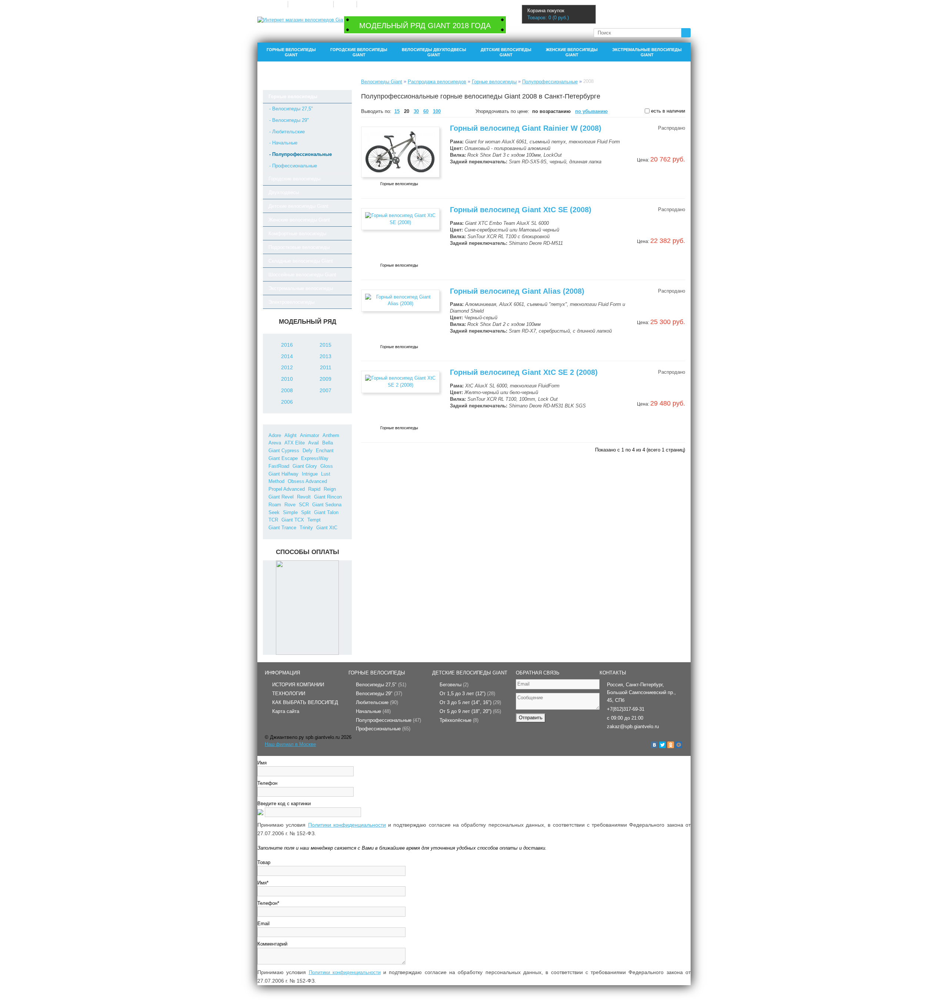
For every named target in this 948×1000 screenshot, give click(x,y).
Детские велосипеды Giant (506, 52)
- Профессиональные (293, 166)
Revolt (304, 497)
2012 (287, 367)
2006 (287, 402)
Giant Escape (283, 458)
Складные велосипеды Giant (300, 261)
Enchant (325, 450)
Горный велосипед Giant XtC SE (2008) (520, 210)
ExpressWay (314, 458)
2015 (325, 345)
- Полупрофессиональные (300, 154)
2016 (287, 345)
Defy (308, 450)
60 (425, 111)
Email (263, 923)
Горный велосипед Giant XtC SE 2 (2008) (524, 372)
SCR (304, 504)
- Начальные (283, 143)
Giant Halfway (283, 474)
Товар (263, 862)
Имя (262, 763)
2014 (287, 356)
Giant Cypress (283, 450)
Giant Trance (282, 527)
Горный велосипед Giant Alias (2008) (517, 291)
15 (397, 111)
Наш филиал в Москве (290, 744)
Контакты (370, 4)
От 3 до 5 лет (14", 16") (470, 702)
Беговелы (454, 684)
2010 (287, 379)
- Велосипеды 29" (289, 120)
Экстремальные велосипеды (300, 288)
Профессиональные (383, 728)
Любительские (377, 702)
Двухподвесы (283, 192)
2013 (325, 356)
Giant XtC (326, 527)
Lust (325, 474)
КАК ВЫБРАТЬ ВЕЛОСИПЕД (305, 702)
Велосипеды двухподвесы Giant (434, 52)
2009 (325, 379)
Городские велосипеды (294, 178)
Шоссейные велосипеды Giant (302, 274)
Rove (290, 504)
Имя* (262, 883)
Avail (313, 443)
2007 (325, 390)
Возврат (345, 4)
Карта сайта (285, 711)
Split (306, 512)
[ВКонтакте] (654, 744)
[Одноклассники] (670, 744)
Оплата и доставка (310, 4)
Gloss (326, 466)
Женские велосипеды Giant (572, 52)
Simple (290, 512)
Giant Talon (326, 512)
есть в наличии (667, 111)
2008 (287, 390)
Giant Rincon (328, 497)
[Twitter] (662, 744)
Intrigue (310, 474)
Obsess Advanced (307, 481)
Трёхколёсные (459, 720)
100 (437, 111)
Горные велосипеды (292, 96)
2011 (325, 367)
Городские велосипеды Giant (358, 52)
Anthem (331, 435)
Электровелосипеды (291, 302)
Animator (309, 435)
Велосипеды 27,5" (381, 684)
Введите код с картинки (284, 803)
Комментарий (272, 944)
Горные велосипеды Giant (291, 52)
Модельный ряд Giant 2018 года (425, 25)
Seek (274, 512)
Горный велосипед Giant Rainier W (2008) (525, 128)
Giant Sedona (326, 504)
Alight (290, 435)
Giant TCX (292, 520)
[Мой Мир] (678, 744)
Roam (274, 504)
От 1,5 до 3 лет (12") (467, 693)
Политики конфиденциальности (347, 825)
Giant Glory (305, 466)
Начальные (373, 711)
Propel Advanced (286, 489)
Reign (330, 489)
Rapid (314, 489)
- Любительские (287, 131)
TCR (273, 520)
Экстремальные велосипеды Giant (647, 52)
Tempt (314, 520)
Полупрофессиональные (550, 81)
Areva (274, 443)
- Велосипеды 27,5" (291, 108)
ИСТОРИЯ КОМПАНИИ (298, 684)
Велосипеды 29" (379, 693)
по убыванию (591, 111)
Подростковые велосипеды (299, 247)
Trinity (306, 527)
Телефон (267, 783)
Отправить (531, 717)
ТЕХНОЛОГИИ (288, 693)
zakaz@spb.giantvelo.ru (633, 726)
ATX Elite (294, 443)
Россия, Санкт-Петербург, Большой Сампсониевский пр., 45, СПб (641, 692)
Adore (274, 435)
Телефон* (268, 903)
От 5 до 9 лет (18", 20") (470, 711)
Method (276, 481)
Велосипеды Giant (381, 81)
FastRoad (278, 466)
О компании (272, 4)
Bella (327, 443)
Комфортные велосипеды (297, 233)
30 (416, 111)
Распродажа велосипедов (437, 81)
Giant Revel (281, 497)
